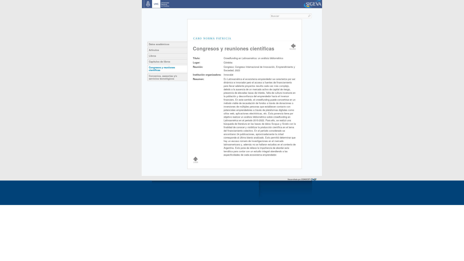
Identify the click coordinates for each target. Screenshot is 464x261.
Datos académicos (159, 44)
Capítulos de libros (159, 61)
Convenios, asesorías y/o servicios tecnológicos (163, 77)
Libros (152, 55)
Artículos (154, 50)
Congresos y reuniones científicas (162, 69)
